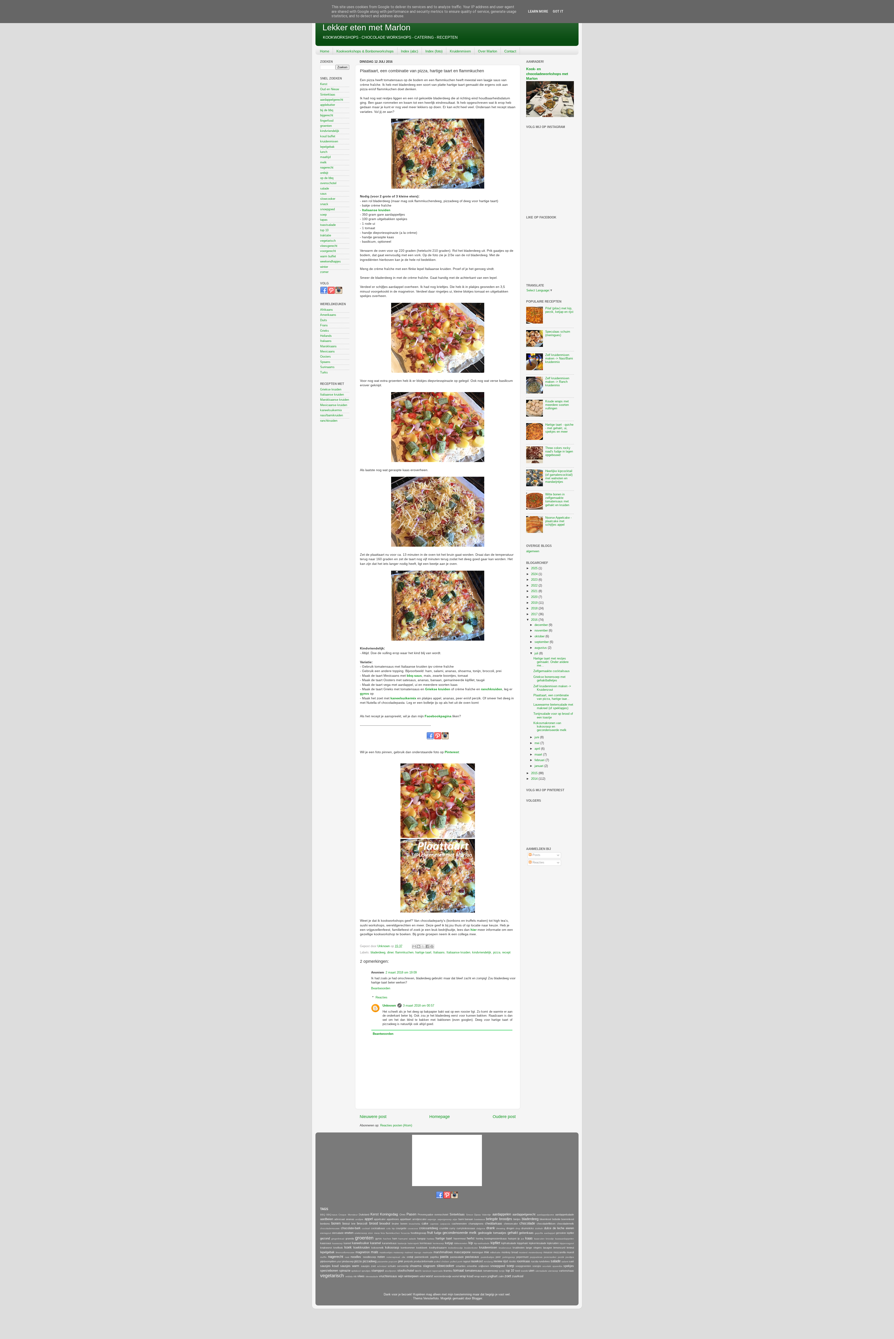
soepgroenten (523, 1266)
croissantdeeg (428, 1228)
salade (324, 188)
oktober (540, 636)
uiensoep (553, 1271)
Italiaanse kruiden (376, 210)
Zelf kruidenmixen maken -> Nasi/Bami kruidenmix (559, 358)
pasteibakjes (487, 1257)
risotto (512, 1261)
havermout (460, 1238)
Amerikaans (328, 315)
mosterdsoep (535, 1252)
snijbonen (483, 1266)
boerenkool (567, 1219)
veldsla (349, 1276)
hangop (421, 1238)
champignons (476, 1223)
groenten (326, 126)
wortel (455, 1276)
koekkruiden (361, 1247)
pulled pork (456, 1261)
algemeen (532, 551)
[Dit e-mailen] (414, 946)
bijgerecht (326, 115)
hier (474, 930)
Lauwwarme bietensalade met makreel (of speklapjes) (553, 706)
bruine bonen (399, 1223)
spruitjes (366, 1271)
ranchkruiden (491, 689)
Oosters (325, 356)
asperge (431, 1219)
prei (400, 1261)
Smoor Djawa (473, 1214)
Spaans (325, 362)
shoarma (415, 1266)
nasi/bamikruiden (331, 415)
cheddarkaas (493, 1223)
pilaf (339, 1261)
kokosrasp (392, 1247)
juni (537, 737)
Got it (558, 11)
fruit (430, 1233)
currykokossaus (466, 1228)
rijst (505, 1261)
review (498, 1261)
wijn (400, 1276)
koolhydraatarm (438, 1247)
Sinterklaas (327, 94)
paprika (434, 1257)
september (542, 642)
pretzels (408, 1261)
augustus (541, 647)
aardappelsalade (564, 1214)
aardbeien (326, 1219)
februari (540, 760)
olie (403, 1257)
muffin (323, 1257)
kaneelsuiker (360, 1243)
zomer (324, 272)
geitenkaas (526, 1233)
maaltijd (325, 157)
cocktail (366, 1228)
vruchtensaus (388, 1276)
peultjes (570, 1257)
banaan (469, 1219)
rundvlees (544, 1261)
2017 (534, 614)
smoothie (472, 1266)
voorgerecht (328, 251)
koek (348, 1247)
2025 (534, 568)
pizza (496, 952)
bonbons (325, 1223)
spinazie (344, 1270)
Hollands (326, 336)
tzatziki (524, 1271)
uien (531, 1270)
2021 (534, 591)
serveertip (403, 1266)
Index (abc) (409, 51)
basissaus (479, 1219)
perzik (561, 1257)
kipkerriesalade (537, 1243)
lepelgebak (327, 146)
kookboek (421, 1247)
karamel (375, 1243)
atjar (455, 1219)
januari (539, 766)
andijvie (359, 1219)
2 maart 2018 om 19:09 (401, 972)
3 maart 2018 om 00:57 (418, 1005)
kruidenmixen (329, 141)
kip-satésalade (482, 1243)
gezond (325, 1238)
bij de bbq (326, 110)
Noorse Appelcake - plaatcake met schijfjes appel (558, 521)
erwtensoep (361, 1233)
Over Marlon (487, 51)
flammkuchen (404, 952)
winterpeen (411, 1276)
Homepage (439, 1116)
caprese (434, 1223)
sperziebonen (329, 1270)
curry (452, 1228)
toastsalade (328, 225)
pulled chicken (441, 1261)
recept (506, 952)
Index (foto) (434, 51)
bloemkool (545, 1219)
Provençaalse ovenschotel (433, 1214)
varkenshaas (566, 1270)
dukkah (539, 1228)
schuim (392, 1266)
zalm (501, 1276)
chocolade (527, 1223)
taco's (418, 1270)
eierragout (325, 1233)
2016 (534, 619)
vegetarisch (328, 240)
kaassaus (325, 1243)
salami (565, 1261)
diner (390, 952)
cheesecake (511, 1223)
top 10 (324, 230)
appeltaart (405, 1219)
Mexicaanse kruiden (333, 405)
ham (394, 1238)
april (538, 748)
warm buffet (328, 256)
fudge (437, 1233)
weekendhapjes (330, 261)
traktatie (325, 235)
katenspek (413, 1243)
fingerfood (326, 120)
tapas (324, 219)
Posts (536, 855)
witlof (422, 1276)
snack (324, 204)
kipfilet (495, 1243)
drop (517, 1228)
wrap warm (480, 1276)
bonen (336, 1223)
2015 (534, 773)
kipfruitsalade (508, 1243)
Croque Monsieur (348, 1214)
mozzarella (559, 1252)
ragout (466, 1261)
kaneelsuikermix (403, 698)
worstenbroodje (442, 1276)
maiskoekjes (386, 1252)
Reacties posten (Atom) (396, 1125)
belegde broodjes (499, 1219)
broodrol (384, 1223)
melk (323, 162)
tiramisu (448, 1270)
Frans (324, 325)
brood (373, 1223)
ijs (519, 1238)
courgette (401, 1228)
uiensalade (541, 1271)
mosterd (523, 1252)
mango (417, 1252)
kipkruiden (553, 1243)
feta (383, 1233)
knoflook (338, 1247)
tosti (517, 1270)
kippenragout (567, 1243)
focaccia (405, 1233)
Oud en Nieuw (329, 89)
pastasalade (457, 1257)
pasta (444, 1257)
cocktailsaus (378, 1228)
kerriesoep (438, 1243)
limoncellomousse (345, 1252)
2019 (534, 602)
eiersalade (338, 1233)
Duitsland (364, 1214)
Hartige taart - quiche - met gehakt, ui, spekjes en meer (559, 428)
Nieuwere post (373, 1116)
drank (490, 1228)
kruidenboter (471, 1247)
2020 (534, 597)
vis (355, 1276)
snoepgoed (327, 209)
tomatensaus (473, 1270)
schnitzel (381, 1266)
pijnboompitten (328, 1261)
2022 (534, 585)
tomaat (458, 1270)
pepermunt (522, 1257)
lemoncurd (559, 1247)
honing (479, 1238)
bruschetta (414, 1223)
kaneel (347, 1243)
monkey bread (509, 1252)
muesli (570, 1252)
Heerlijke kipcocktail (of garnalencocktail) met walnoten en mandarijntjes (558, 476)
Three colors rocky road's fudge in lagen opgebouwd (559, 451)
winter (324, 267)
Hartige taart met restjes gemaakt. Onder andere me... (551, 662)
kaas (529, 1238)
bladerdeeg (378, 952)
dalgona (480, 1228)
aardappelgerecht (331, 99)
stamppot (377, 1270)
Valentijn (486, 1214)
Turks (324, 372)
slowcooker (327, 198)
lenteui (570, 1247)
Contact (510, 51)
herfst (470, 1238)
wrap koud (466, 1276)
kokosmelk (377, 1247)
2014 (534, 778)
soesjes (536, 1266)
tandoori (427, 1271)
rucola (534, 1261)
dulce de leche (554, 1228)
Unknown (389, 1005)
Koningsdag (389, 1214)
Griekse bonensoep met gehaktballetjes (549, 678)
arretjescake (419, 1219)
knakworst (326, 1247)
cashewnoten (459, 1223)
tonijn (502, 1271)
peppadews (536, 1257)
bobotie (556, 1219)
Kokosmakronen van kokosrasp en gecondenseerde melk (549, 726)
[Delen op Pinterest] (432, 946)
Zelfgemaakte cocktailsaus (551, 671)
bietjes (517, 1219)
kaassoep (337, 1243)
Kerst (323, 84)
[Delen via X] (423, 946)
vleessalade (372, 1276)
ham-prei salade (407, 1238)
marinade (428, 1252)
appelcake (380, 1219)
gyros (364, 693)
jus (522, 1238)
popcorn (393, 1261)
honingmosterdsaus (495, 1238)
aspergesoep (444, 1219)
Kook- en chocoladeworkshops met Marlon (547, 73)
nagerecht (326, 167)
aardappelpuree (545, 1214)
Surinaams (327, 367)
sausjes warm (349, 1266)
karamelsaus (389, 1243)
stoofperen (390, 1271)
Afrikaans (326, 309)
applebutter (327, 105)
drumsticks (527, 1228)
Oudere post (504, 1116)
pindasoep (348, 1261)
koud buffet (327, 136)
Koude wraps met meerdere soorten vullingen (557, 405)
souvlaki (546, 1266)
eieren (570, 1228)
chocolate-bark (351, 1228)
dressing (500, 1228)
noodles (356, 1257)
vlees (361, 1276)
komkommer (408, 1247)
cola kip (390, 1228)
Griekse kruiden (437, 689)
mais (374, 1252)
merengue (477, 1252)
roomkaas (523, 1261)
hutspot (512, 1238)
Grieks (324, 330)
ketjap (449, 1243)
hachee (387, 1238)
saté (571, 1261)
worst (429, 1276)
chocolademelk (565, 1223)
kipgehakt (522, 1243)
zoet (508, 1276)
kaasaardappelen (564, 1238)
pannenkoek (422, 1257)
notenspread (393, 1257)
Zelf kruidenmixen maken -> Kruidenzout (552, 688)
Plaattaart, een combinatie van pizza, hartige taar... (551, 697)
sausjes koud (329, 1266)
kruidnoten (519, 1247)
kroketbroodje (455, 1247)
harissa (430, 1238)
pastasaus (472, 1257)
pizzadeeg (369, 1261)
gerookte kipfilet (565, 1233)
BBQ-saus (331, 1214)
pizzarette (382, 1261)
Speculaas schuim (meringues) (557, 333)
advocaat (339, 1219)
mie (486, 1252)
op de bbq (326, 178)
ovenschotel (328, 183)
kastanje (402, 1243)
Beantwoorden (380, 988)
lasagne (547, 1247)
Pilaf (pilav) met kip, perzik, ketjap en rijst (559, 310)
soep (323, 214)
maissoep (398, 1252)
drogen (510, 1228)
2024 (534, 574)
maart (539, 754)
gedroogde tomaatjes (492, 1233)
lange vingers (534, 1247)
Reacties (381, 997)
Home (324, 51)
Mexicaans (327, 351)
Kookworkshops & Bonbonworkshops (365, 51)
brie (353, 1223)
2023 (534, 579)
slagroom (429, 1266)
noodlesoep (369, 1257)
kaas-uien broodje (544, 1238)
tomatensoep (490, 1270)
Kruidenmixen (460, 51)
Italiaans (439, 952)
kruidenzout (505, 1247)
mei (537, 743)
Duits (323, 320)
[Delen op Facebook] (427, 946)
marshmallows (443, 1252)
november (542, 630)
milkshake (495, 1252)
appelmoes (393, 1219)
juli (537, 653)
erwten (349, 1233)
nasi (347, 1257)
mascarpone (462, 1252)
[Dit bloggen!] (418, 946)
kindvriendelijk (481, 952)
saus (323, 193)
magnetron (363, 1252)
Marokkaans (328, 346)
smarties (461, 1266)
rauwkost (477, 1261)
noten (381, 1257)
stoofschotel (405, 1270)
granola (349, 1238)
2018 (534, 608)
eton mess (373, 1233)
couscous (413, 1228)
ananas (350, 1219)
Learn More (538, 11)
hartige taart (423, 952)
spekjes (568, 1266)
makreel (409, 1252)
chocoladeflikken (546, 1223)
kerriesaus (426, 1243)
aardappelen (501, 1214)
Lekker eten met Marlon (366, 27)
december (542, 625)
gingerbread (337, 1238)
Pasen (411, 1214)
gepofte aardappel (545, 1233)
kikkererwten (460, 1243)
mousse (547, 1252)
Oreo (402, 1214)
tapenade (437, 1271)
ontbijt (324, 173)
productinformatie (423, 1261)
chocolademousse (330, 1228)
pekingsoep (508, 1257)
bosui (346, 1223)
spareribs (557, 1266)
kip (470, 1243)
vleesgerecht (328, 246)
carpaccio (445, 1223)
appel (369, 1219)
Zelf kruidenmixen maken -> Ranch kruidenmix (557, 382)
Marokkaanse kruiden (334, 399)
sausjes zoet (368, 1266)
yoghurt (493, 1276)
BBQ (322, 1214)
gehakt (513, 1233)
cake (425, 1223)
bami (461, 1219)
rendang (488, 1261)
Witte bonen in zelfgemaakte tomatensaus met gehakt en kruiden (557, 500)
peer (498, 1257)
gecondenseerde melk (460, 1233)
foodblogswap (418, 1233)
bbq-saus (414, 675)
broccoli (362, 1223)
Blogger (477, 1298)
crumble (443, 1228)
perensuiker (550, 1257)
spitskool (356, 1271)
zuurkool (517, 1276)
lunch (323, 152)
